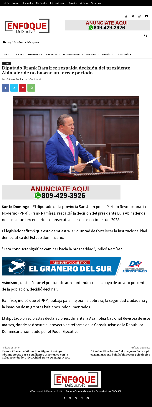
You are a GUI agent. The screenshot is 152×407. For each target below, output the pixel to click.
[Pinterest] (22, 88)
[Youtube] (146, 16)
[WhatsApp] (139, 16)
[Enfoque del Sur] (32, 25)
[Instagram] (125, 16)
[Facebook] (119, 16)
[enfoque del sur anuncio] (107, 25)
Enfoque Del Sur (14, 79)
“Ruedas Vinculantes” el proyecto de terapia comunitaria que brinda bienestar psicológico (120, 353)
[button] (145, 35)
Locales (7, 63)
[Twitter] (132, 16)
